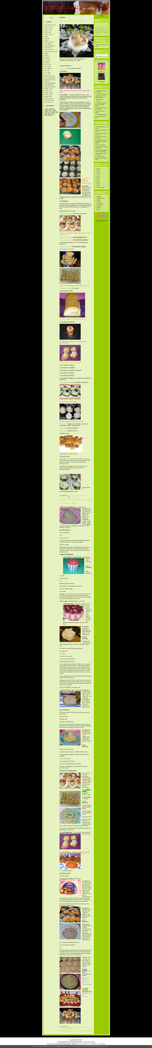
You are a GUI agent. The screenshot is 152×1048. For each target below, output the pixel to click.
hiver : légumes (47, 66)
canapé (75, 497)
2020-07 (98, 168)
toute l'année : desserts (49, 100)
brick (72, 497)
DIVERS (46, 53)
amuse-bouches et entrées (50, 25)
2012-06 (98, 185)
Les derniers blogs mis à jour (63, 1041)
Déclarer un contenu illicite (52, 1043)
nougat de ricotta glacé (101, 114)
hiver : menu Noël (48, 68)
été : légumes (47, 59)
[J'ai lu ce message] (150, 1046)
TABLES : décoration (48, 98)
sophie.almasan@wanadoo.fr (101, 220)
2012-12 (98, 179)
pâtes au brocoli (99, 99)
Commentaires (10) (64, 1028)
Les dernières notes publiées (76, 1041)
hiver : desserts (47, 64)
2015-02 (98, 176)
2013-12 (98, 177)
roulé (78, 497)
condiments (46, 38)
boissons (46, 36)
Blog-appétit (98, 196)
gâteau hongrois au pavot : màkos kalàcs (101, 158)
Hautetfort (80, 1039)
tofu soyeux (51, 113)
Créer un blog (73, 1039)
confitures (46, 40)
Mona (97, 126)
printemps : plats (47, 90)
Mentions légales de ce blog (65, 1043)
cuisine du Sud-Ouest (49, 42)
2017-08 (98, 174)
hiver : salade (47, 72)
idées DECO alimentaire (49, 76)
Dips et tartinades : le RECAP (50, 51)
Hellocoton (98, 202)
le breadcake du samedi (101, 94)
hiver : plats (46, 70)
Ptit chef (98, 209)
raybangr (98, 140)
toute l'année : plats (48, 102)
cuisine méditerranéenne (49, 45)
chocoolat (102, 198)
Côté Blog (98, 200)
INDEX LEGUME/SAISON (50, 83)
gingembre (52, 109)
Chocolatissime (101, 81)
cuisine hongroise (48, 43)
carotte (54, 110)
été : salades (47, 61)
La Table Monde (99, 203)
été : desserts (47, 57)
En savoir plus (105, 1046)
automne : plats (47, 32)
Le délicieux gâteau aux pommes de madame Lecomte (101, 104)
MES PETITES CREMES (49, 86)
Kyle (97, 136)
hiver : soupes (47, 74)
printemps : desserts (48, 88)
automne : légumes (48, 28)
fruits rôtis (98, 101)
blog (104, 1043)
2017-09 (98, 172)
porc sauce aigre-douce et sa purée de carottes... (101, 142)
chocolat (52, 112)
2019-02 (98, 170)
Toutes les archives (100, 187)
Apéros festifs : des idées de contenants (72, 21)
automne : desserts (48, 26)
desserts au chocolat (48, 49)
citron (46, 110)
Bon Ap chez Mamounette (101, 146)
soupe (46, 109)
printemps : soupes (48, 94)
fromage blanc (49, 115)
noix (50, 110)
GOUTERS (46, 62)
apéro (78, 1028)
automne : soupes (48, 34)
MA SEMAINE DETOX (49, 85)
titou (97, 130)
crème (47, 112)
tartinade (75, 1028)
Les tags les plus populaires (89, 1041)
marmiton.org (99, 205)
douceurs (46, 55)
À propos (52, 17)
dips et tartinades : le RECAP (68, 503)
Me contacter (101, 15)
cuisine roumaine (48, 47)
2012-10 (98, 183)
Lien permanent (84, 495)
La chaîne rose (101, 71)
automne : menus (48, 30)
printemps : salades (48, 92)
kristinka (98, 156)
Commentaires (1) (63, 497)
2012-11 (98, 181)
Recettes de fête (47, 96)
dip (72, 1028)
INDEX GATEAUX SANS (49, 77)
